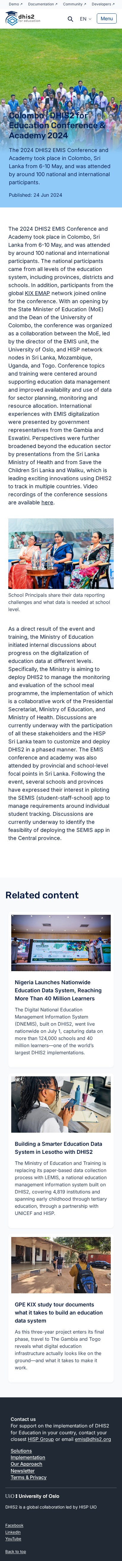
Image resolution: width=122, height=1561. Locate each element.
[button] (85, 18)
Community (73, 4)
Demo (14, 4)
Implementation (28, 1457)
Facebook (14, 1525)
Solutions (21, 1451)
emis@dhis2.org (93, 1439)
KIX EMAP (37, 293)
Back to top (15, 1551)
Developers (101, 4)
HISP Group (41, 1439)
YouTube (13, 1538)
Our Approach (26, 1464)
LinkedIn (13, 1532)
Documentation (41, 4)
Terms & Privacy (28, 1477)
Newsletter (23, 1471)
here (47, 502)
